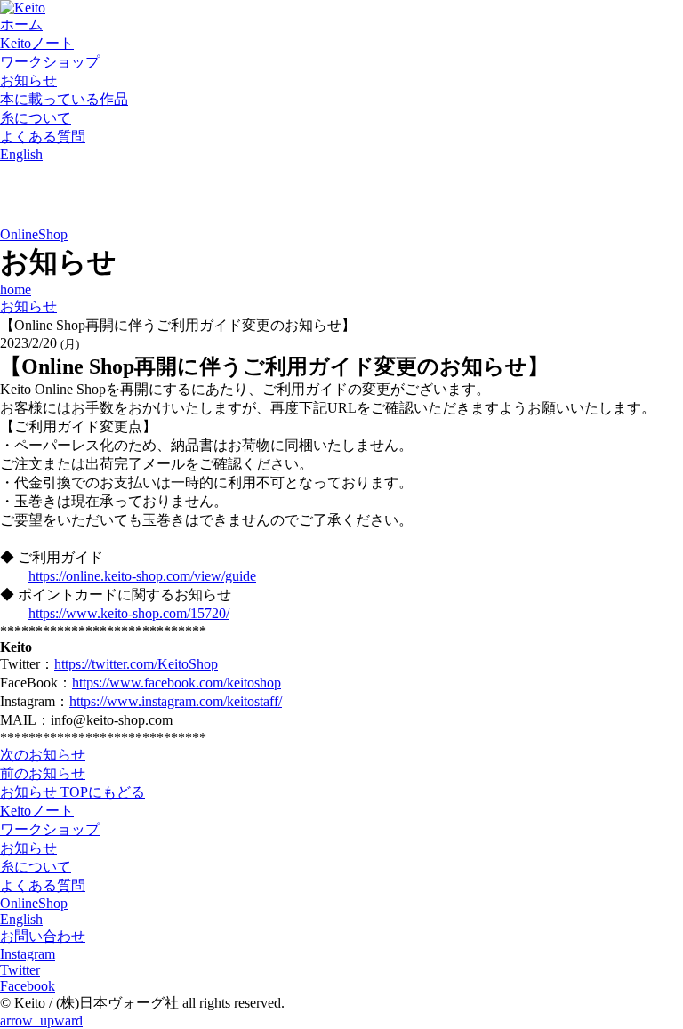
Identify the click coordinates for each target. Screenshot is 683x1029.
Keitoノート (37, 43)
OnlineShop (34, 234)
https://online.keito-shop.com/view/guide (142, 575)
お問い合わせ (42, 936)
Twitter (20, 969)
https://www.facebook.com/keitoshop (176, 682)
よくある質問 (42, 136)
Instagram (27, 953)
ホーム (21, 24)
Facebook (27, 985)
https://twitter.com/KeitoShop (136, 663)
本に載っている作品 (64, 99)
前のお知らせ (42, 773)
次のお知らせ (42, 754)
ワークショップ (50, 61)
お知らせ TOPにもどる (72, 792)
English (21, 154)
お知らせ (28, 80)
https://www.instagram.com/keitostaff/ (175, 701)
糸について (35, 117)
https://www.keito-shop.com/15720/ (128, 613)
